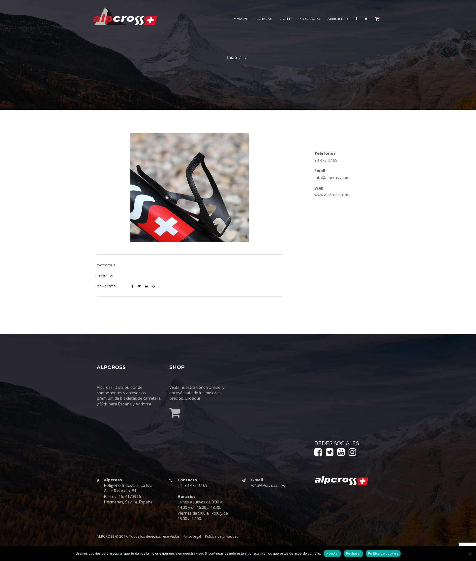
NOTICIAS (264, 19)
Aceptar (332, 553)
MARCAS (241, 19)
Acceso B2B (337, 19)
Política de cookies (383, 553)
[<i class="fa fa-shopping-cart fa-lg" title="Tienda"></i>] (377, 20)
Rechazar (353, 553)
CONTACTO (310, 19)
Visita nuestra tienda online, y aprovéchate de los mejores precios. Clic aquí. (196, 393)
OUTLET (286, 19)
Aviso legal (192, 536)
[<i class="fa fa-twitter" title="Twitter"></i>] (366, 20)
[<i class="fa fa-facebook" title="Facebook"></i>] (356, 20)
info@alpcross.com (331, 177)
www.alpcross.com (331, 195)
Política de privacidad (221, 536)
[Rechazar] (469, 553)
